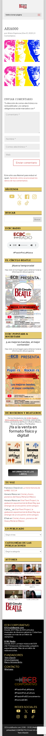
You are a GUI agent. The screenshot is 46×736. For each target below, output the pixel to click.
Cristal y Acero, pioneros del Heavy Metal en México (20, 495)
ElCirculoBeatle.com (14, 627)
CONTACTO (21, 730)
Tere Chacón (10, 657)
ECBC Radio (9, 641)
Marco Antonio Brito (13, 662)
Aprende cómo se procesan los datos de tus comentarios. (20, 179)
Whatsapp (8, 669)
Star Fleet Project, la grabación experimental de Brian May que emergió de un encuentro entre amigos (22, 503)
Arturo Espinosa (14, 33)
